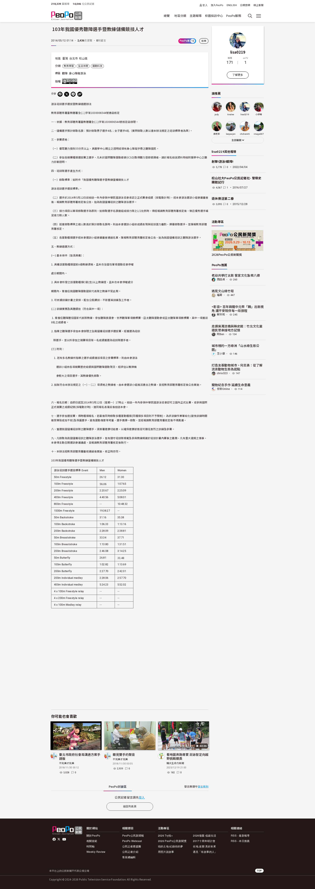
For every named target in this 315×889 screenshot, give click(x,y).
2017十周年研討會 (204, 841)
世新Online (223, 389)
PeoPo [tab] (117, 786)
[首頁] (66, 16)
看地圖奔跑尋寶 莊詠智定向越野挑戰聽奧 (188, 756)
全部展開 (236, 140)
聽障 (65, 73)
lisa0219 (237, 52)
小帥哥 (258, 114)
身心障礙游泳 (77, 73)
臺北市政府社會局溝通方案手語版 (79, 756)
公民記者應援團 (131, 846)
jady (217, 114)
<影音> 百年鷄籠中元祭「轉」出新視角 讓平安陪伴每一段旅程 (238, 308)
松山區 (83, 58)
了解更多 (237, 75)
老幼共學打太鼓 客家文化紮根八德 (236, 275)
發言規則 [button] (203, 786)
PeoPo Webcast (132, 841)
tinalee (230, 114)
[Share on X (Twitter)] (66, 94)
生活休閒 (83, 66)
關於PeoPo (93, 835)
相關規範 (91, 841)
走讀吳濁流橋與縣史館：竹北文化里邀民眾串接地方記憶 (237, 328)
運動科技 (97, 66)
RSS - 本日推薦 (240, 841)
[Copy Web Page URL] (79, 94)
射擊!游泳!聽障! (222, 162)
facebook (54, 839)
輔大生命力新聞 (175, 763)
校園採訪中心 (214, 16)
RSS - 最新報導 (240, 835)
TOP (259, 870)
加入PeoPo (217, 5)
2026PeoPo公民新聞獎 (227, 255)
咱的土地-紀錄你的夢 (170, 846)
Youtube (64, 839)
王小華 (221, 353)
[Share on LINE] (73, 94)
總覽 (167, 16)
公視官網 (245, 5)
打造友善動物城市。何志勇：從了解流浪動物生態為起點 (237, 367)
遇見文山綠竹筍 (223, 291)
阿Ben (220, 334)
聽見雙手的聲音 (124, 754)
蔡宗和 (221, 314)
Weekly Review (95, 852)
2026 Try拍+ (165, 835)
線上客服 (258, 5)
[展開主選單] (258, 16)
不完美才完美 (66, 763)
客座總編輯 (129, 857)
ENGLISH (232, 5)
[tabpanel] (129, 797)
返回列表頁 (129, 806)
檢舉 (203, 41)
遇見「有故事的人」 (205, 852)
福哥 (219, 295)
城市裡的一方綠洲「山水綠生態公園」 (235, 347)
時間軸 (90, 846)
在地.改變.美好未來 (204, 846)
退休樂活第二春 (223, 199)
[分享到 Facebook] (60, 94)
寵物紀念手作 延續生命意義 (231, 384)
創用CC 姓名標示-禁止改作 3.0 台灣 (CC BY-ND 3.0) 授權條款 (70, 81)
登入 (205, 5)
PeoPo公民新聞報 (133, 835)
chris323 (222, 373)
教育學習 (69, 66)
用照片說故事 (166, 852)
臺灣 (65, 58)
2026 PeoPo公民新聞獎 (172, 841)
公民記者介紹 (130, 852)
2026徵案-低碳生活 (204, 835)
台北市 (73, 58)
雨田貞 (221, 279)
